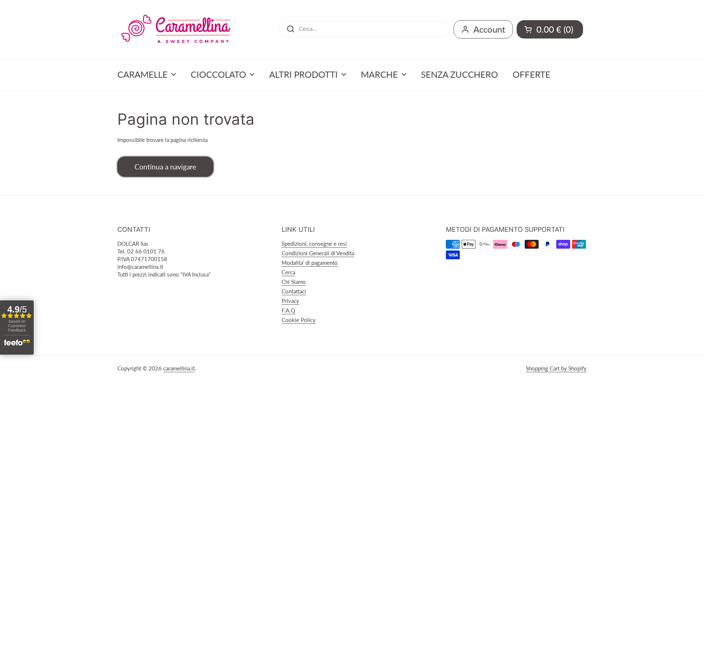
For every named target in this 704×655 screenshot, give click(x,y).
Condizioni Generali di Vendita (318, 253)
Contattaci (294, 291)
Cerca (288, 272)
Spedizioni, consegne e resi (314, 243)
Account (489, 29)
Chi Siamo (294, 281)
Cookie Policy (299, 319)
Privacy (290, 300)
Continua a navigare (165, 166)
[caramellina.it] (176, 29)
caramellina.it (179, 368)
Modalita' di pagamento (310, 262)
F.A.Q (288, 310)
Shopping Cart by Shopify (556, 368)
